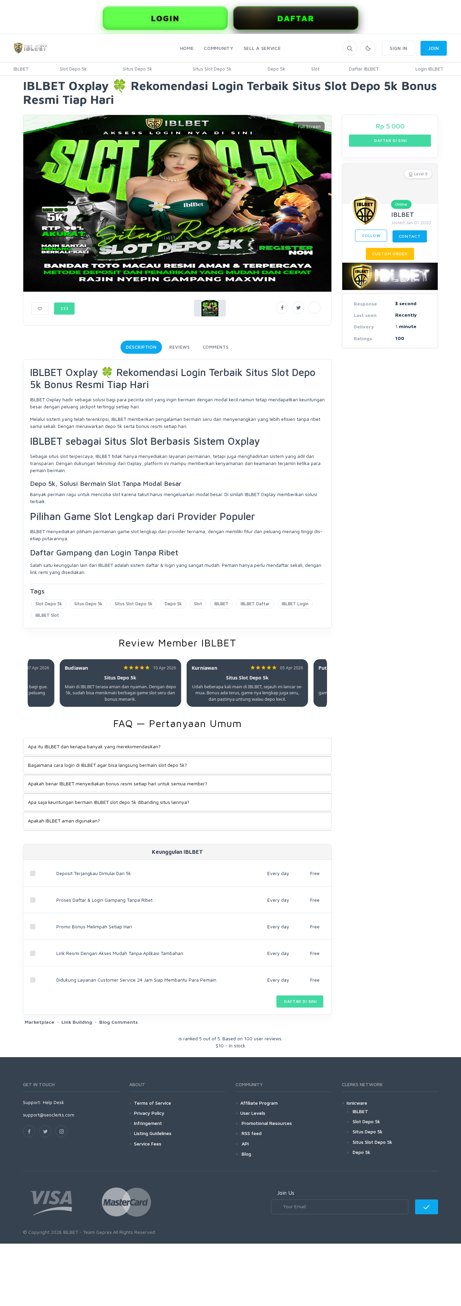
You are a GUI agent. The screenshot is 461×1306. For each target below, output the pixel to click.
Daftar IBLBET (364, 68)
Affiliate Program (259, 1103)
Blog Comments (118, 1022)
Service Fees (147, 1144)
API (244, 1144)
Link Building (76, 1022)
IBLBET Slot (47, 615)
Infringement (148, 1123)
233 (64, 308)
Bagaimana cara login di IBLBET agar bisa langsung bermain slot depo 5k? (107, 765)
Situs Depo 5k (137, 68)
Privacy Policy (149, 1113)
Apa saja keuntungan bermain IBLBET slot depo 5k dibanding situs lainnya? (108, 802)
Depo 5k (276, 68)
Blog (245, 1154)
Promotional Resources (266, 1123)
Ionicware (357, 1103)
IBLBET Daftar (255, 603)
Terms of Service (152, 1103)
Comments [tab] (216, 347)
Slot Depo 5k (73, 68)
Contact (410, 236)
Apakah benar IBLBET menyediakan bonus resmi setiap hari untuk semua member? (117, 783)
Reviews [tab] (179, 347)
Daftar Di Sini (300, 1001)
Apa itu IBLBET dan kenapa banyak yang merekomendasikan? (94, 746)
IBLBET (20, 68)
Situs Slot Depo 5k (212, 68)
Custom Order (389, 253)
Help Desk (53, 1102)
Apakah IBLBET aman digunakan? (64, 820)
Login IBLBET (429, 68)
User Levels (252, 1113)
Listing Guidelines (152, 1133)
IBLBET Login (295, 603)
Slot (315, 68)
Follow (371, 235)
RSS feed (251, 1133)
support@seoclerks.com (48, 1115)
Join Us (285, 1193)
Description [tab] (141, 347)
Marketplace (39, 1022)
